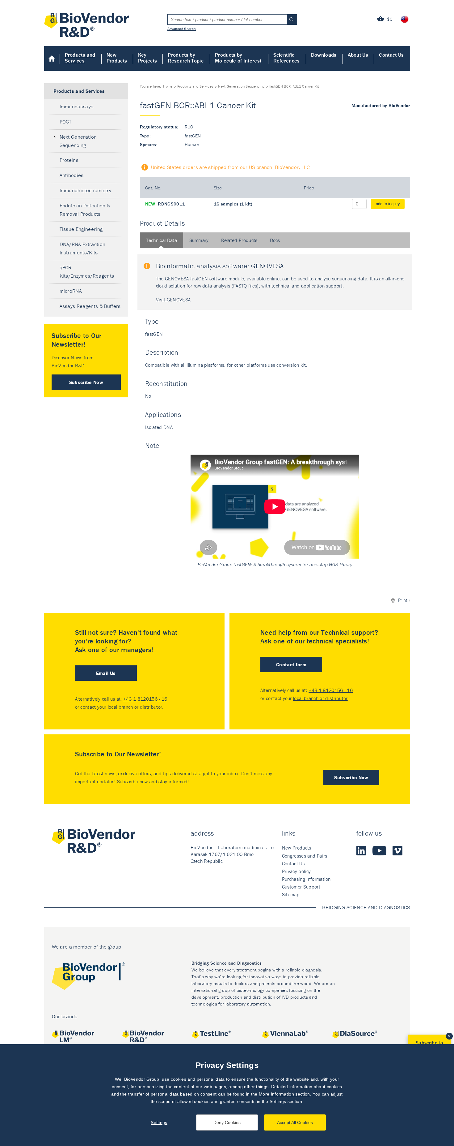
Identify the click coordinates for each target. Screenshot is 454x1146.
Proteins (69, 160)
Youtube (379, 850)
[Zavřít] (449, 1036)
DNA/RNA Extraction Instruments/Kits (83, 248)
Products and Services (80, 57)
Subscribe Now (86, 382)
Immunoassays (77, 106)
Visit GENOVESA (173, 299)
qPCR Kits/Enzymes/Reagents (87, 271)
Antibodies (72, 175)
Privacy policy (296, 871)
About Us (358, 54)
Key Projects (147, 57)
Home (52, 58)
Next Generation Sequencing (241, 86)
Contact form (291, 664)
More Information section (284, 1094)
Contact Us (391, 54)
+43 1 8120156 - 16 (145, 699)
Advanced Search (181, 28)
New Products (117, 57)
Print (402, 600)
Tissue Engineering (81, 229)
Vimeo (397, 850)
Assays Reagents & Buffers (90, 306)
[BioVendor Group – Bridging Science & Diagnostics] (88, 977)
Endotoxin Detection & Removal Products (85, 209)
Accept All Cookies (295, 1122)
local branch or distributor (135, 707)
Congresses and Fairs (304, 856)
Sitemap (291, 894)
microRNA (71, 291)
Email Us (106, 673)
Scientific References (286, 57)
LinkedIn (361, 850)
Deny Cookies (227, 1122)
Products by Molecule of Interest (238, 57)
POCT (66, 121)
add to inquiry (388, 203)
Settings (159, 1122)
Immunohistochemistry (85, 190)
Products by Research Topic (185, 57)
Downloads (324, 54)
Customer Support (301, 887)
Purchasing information (306, 879)
